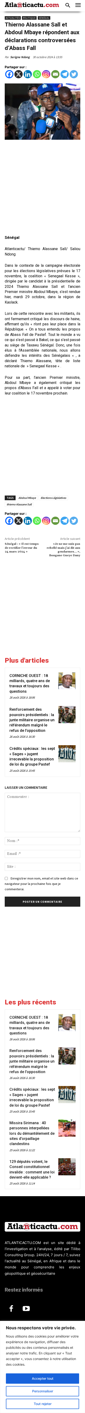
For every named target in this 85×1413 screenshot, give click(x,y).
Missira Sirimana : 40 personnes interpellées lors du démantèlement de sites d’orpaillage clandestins (32, 1133)
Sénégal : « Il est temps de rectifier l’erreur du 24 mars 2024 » (22, 547)
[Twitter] (74, 74)
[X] (18, 74)
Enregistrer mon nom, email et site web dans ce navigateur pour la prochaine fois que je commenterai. (41, 883)
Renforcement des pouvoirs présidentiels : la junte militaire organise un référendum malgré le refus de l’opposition (32, 720)
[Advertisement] (42, 188)
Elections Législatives (53, 498)
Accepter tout (42, 1378)
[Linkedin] (28, 74)
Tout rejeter (42, 1404)
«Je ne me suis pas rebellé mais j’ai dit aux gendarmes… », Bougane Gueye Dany (63, 549)
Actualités (13, 17)
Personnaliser (42, 1391)
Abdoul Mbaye (27, 498)
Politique (29, 17)
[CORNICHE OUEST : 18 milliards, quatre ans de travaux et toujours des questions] (67, 680)
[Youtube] (26, 1309)
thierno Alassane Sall (19, 504)
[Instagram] (46, 74)
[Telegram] (64, 74)
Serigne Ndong (20, 57)
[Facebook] (9, 74)
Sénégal (44, 17)
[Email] (55, 74)
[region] (42, 1367)
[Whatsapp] (37, 74)
